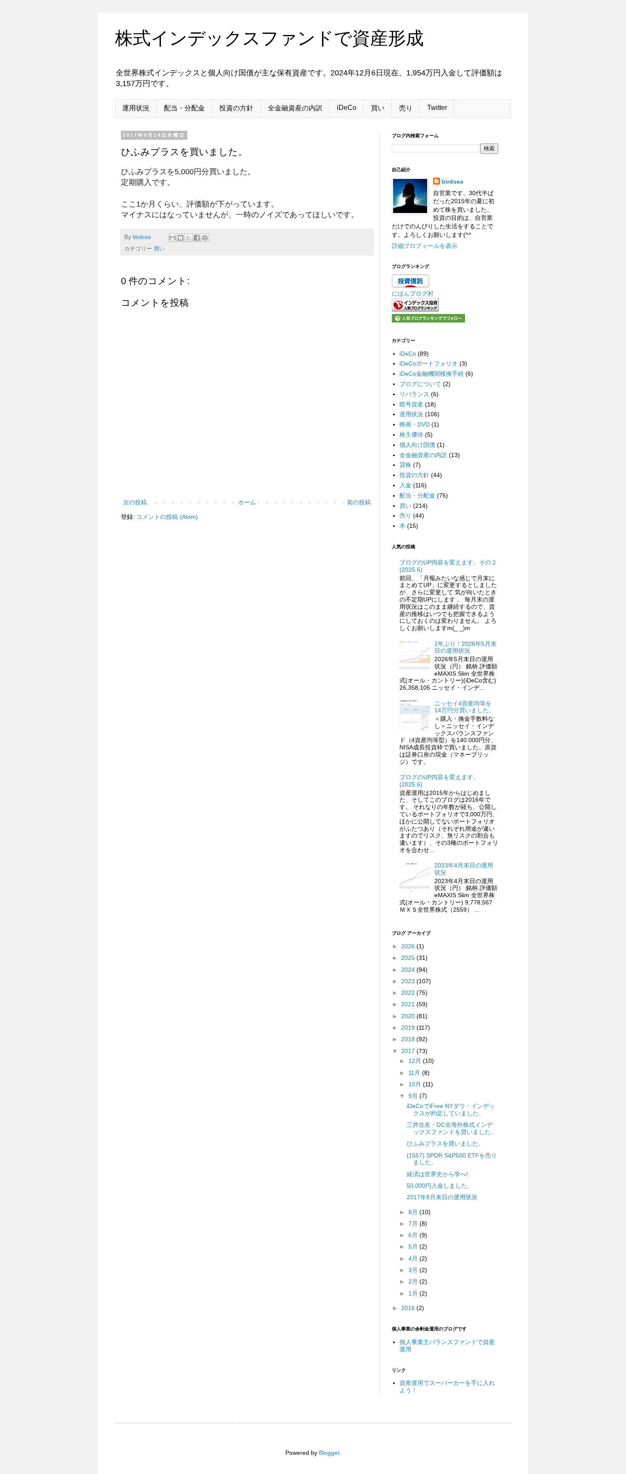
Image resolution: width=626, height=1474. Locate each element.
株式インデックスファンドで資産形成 (269, 38)
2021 (408, 1004)
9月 (413, 1095)
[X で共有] (188, 237)
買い (378, 108)
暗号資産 (411, 404)
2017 (408, 1051)
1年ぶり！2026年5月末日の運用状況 (465, 647)
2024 (408, 969)
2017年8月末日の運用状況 (442, 1197)
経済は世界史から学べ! (437, 1174)
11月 (415, 1072)
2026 (408, 946)
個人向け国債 (417, 444)
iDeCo (346, 107)
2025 (408, 957)
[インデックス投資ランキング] (415, 309)
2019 (408, 1027)
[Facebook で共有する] (196, 237)
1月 (413, 1293)
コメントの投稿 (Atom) (167, 516)
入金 (405, 485)
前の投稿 (359, 502)
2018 (408, 1039)
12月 (415, 1060)
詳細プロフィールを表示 (424, 245)
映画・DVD (414, 424)
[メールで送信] (172, 237)
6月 (413, 1235)
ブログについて (420, 383)
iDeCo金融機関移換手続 (431, 373)
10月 (415, 1084)
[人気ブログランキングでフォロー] (428, 320)
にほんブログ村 (413, 293)
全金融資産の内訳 (295, 108)
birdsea (452, 181)
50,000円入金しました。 (440, 1185)
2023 (408, 981)
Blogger (329, 1452)
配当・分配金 (184, 108)
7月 (413, 1223)
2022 (408, 992)
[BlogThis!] (180, 237)
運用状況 (135, 108)
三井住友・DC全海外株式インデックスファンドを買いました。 (452, 1128)
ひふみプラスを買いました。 (445, 1143)
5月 (413, 1246)
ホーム (247, 502)
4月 (413, 1258)
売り (406, 108)
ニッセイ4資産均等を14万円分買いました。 (464, 707)
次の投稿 (135, 502)
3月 (413, 1270)
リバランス (414, 394)
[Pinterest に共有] (205, 237)
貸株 (405, 464)
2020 (408, 1016)
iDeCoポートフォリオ (428, 363)
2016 (408, 1307)
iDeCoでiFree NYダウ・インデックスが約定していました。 (451, 1110)
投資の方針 (236, 108)
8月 (413, 1212)
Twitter (437, 107)
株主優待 (411, 434)
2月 (413, 1281)
